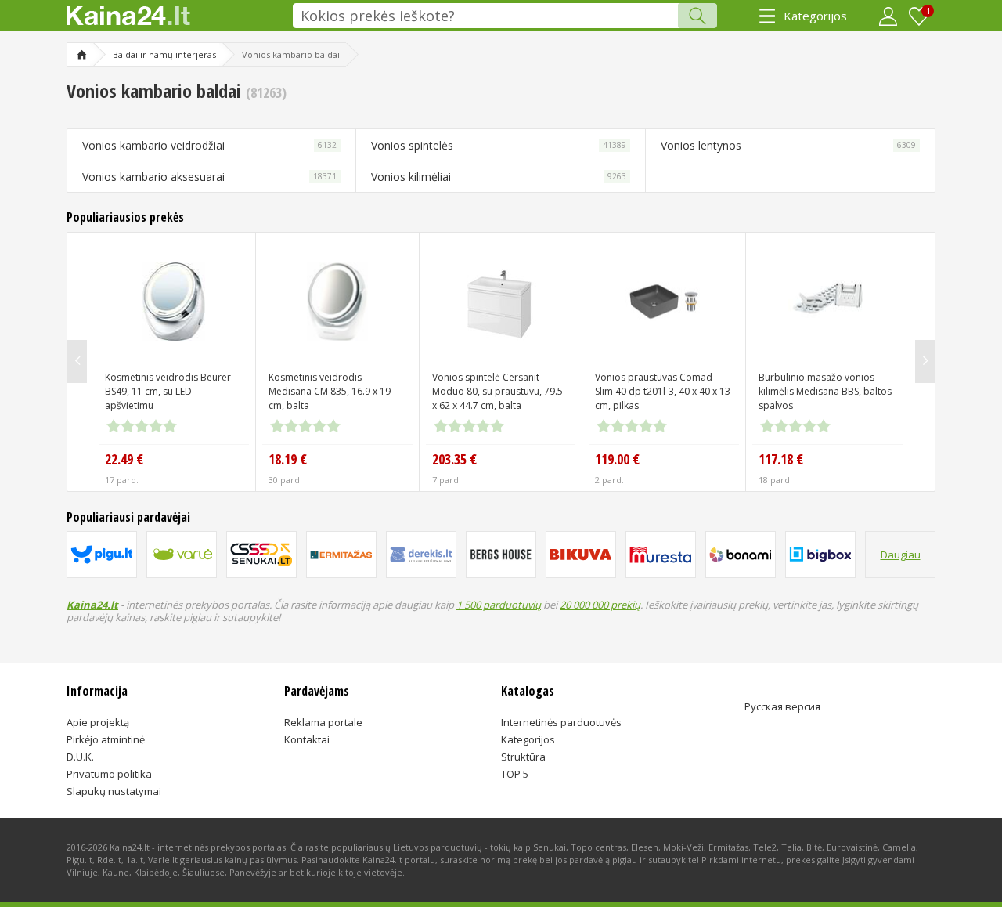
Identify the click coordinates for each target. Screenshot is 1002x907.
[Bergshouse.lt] (501, 554)
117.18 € (781, 459)
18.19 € (288, 459)
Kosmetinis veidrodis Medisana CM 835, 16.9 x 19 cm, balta (330, 391)
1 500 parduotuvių (498, 605)
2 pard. (609, 480)
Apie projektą (98, 722)
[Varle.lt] (181, 554)
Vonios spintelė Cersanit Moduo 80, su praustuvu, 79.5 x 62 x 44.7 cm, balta (497, 391)
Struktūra (523, 757)
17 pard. (122, 480)
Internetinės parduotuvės (561, 722)
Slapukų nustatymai (114, 791)
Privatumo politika (109, 774)
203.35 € (454, 459)
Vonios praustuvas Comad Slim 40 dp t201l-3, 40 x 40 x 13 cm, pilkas (662, 391)
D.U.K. (80, 757)
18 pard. (775, 480)
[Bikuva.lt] (581, 554)
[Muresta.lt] (660, 554)
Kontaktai (307, 739)
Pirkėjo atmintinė (106, 739)
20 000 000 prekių (600, 605)
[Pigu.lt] (102, 554)
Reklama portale (323, 722)
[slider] (141, 426)
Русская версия (782, 706)
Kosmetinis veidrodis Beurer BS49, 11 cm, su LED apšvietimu (168, 391)
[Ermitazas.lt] (341, 554)
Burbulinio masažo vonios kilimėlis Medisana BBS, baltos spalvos (825, 391)
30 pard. (285, 480)
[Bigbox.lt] (820, 554)
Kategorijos (815, 15)
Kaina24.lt (92, 605)
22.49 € (124, 459)
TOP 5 (514, 774)
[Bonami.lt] (740, 554)
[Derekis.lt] (421, 554)
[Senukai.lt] (261, 554)
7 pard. (446, 480)
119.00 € (617, 459)
